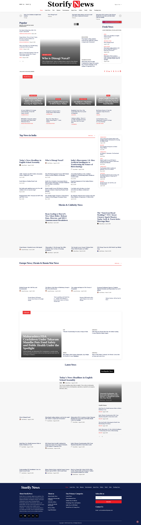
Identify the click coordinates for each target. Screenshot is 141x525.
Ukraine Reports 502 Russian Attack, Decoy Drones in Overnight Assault (36, 299)
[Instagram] (107, 71)
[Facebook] (105, 71)
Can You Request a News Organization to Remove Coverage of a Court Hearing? (104, 120)
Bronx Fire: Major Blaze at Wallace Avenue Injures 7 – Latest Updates (53, 120)
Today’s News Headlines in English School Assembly (30, 161)
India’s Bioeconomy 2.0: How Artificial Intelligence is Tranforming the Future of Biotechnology (83, 163)
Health (105, 54)
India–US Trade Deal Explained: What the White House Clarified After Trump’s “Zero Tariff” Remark (28, 54)
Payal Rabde (75, 169)
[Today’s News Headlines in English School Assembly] (31, 149)
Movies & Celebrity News (70, 205)
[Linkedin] (109, 71)
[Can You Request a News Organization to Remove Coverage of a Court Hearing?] (116, 121)
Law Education (100, 123)
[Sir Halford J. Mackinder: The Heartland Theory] (83, 91)
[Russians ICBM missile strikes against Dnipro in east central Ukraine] (75, 299)
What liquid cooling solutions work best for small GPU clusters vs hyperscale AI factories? (90, 40)
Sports (64, 352)
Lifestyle (94, 329)
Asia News (73, 114)
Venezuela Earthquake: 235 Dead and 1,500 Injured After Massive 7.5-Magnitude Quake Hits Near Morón (109, 396)
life (64, 329)
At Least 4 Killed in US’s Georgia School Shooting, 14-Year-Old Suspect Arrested (28, 112)
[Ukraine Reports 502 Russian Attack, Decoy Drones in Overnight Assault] (23, 299)
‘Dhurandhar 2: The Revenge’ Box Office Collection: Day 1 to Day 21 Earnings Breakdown (55, 249)
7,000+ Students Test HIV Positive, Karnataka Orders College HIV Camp (30, 174)
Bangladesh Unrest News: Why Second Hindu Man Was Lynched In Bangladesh (78, 112)
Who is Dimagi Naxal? (52, 14)
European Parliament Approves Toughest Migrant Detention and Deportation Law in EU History (109, 289)
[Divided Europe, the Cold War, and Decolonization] (31, 277)
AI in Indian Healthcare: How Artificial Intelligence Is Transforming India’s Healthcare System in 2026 (82, 175)
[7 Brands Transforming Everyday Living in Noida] (77, 320)
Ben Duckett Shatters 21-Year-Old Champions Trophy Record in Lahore (103, 112)
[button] (28, 4)
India (20, 57)
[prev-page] (20, 15)
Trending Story (47, 54)
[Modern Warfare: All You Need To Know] (101, 299)
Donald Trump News (24, 42)
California (74, 124)
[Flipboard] (25, 515)
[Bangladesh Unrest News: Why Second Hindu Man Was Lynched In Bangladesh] (91, 112)
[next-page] (120, 15)
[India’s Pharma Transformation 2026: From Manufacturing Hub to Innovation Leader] (83, 432)
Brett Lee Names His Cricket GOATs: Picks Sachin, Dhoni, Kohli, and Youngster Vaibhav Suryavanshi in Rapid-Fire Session (82, 471)
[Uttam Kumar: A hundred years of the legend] (31, 236)
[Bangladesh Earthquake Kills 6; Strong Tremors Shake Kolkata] (66, 112)
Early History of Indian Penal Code (28, 181)
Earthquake (49, 114)
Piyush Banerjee (50, 448)
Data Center (85, 37)
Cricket (98, 114)
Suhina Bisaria (24, 165)
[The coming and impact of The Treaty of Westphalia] (83, 277)
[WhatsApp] (118, 71)
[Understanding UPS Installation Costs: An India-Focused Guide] (31, 459)
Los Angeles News (50, 123)
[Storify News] (71, 4)
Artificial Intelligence (25, 33)
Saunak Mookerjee (25, 249)
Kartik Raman (101, 251)
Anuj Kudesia (49, 420)
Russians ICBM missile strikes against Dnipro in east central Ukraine (86, 299)
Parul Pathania (49, 163)
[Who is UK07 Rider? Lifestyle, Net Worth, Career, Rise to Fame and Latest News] (106, 343)
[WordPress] (120, 71)
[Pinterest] (111, 71)
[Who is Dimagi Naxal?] (60, 44)
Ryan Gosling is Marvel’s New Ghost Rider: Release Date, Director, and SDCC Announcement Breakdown (56, 217)
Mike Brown (102, 400)
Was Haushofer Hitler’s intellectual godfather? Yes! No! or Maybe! (108, 169)
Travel (21, 49)
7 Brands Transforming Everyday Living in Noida (75, 331)
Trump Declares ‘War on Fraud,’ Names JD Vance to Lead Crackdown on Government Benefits (28, 39)
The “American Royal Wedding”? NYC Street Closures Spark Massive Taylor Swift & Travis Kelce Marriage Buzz (108, 217)
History (58, 99)
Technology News (86, 59)
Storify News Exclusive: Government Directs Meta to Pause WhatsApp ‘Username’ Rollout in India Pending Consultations (57, 183)
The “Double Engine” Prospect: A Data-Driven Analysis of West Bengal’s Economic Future (57, 196)
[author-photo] (20, 165)
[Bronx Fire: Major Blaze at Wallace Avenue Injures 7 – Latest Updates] (66, 121)
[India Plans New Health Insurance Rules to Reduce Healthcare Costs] (31, 432)
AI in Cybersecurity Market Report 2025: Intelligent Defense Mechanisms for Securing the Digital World (110, 140)
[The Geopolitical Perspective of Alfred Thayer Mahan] (58, 91)
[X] (116, 71)
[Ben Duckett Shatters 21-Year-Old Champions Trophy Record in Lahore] (116, 112)
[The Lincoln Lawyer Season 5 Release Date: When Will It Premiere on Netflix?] (83, 236)
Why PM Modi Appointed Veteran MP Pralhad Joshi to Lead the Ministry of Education (57, 174)
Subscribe (108, 501)
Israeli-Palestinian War (27, 123)
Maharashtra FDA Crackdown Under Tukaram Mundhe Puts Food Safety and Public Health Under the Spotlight (106, 16)
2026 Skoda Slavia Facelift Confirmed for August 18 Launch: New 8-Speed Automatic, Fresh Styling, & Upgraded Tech (56, 445)
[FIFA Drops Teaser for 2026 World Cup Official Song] (109, 236)
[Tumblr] (114, 71)
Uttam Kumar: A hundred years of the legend (30, 247)
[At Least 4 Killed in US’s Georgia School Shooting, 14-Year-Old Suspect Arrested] (41, 112)
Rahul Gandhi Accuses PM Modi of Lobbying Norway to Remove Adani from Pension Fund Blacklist (56, 190)
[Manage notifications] (137, 522)
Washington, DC (25, 114)
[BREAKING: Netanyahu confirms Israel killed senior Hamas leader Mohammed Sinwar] (41, 121)
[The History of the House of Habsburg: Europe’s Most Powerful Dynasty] (57, 277)
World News (33, 95)
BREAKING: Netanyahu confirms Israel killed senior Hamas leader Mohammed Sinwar (28, 120)
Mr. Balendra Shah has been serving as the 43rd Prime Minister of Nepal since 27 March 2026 (83, 196)
